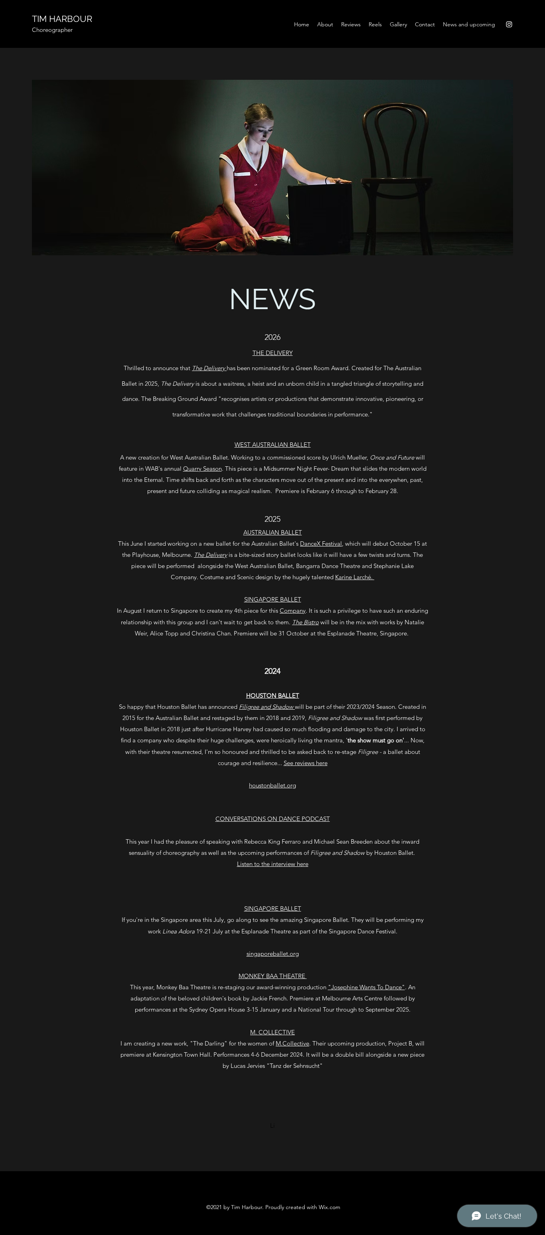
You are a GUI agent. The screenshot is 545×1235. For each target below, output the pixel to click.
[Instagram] (509, 24)
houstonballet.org (272, 785)
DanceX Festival (321, 543)
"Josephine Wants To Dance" (366, 987)
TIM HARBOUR (62, 19)
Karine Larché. (354, 577)
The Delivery (209, 368)
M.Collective (292, 1043)
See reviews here (306, 763)
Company (293, 610)
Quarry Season (202, 468)
